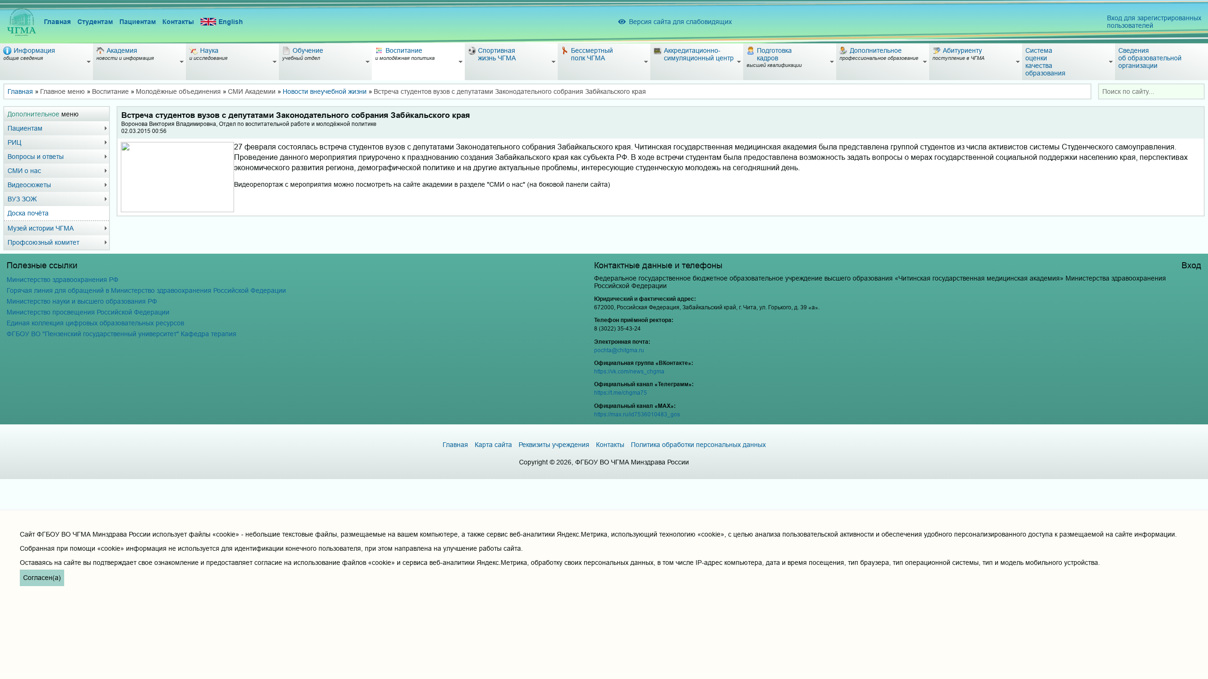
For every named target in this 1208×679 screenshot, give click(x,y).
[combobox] (1151, 91)
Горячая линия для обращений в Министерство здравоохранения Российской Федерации (146, 290)
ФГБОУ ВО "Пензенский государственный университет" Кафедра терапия (121, 334)
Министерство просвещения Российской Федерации (88, 312)
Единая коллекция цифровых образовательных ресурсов (95, 323)
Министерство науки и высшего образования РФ (82, 301)
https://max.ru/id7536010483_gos (637, 414)
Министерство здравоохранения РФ (62, 279)
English (230, 21)
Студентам (95, 21)
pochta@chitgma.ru (619, 350)
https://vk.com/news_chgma (629, 371)
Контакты (178, 21)
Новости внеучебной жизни (325, 91)
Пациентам (137, 21)
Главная (57, 21)
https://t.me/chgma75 (620, 392)
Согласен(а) (42, 577)
